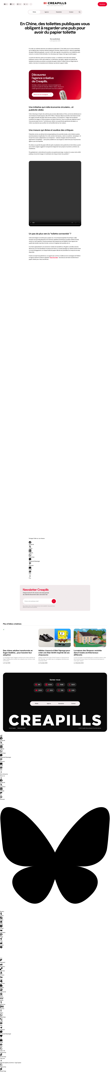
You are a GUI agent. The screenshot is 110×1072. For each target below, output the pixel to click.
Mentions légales (12, 728)
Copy (18, 1062)
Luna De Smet (56, 39)
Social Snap (3, 1056)
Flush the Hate (54, 257)
